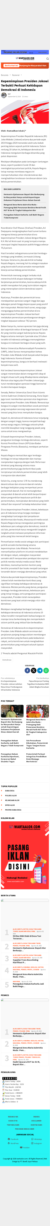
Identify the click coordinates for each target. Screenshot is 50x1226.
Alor (15, 929)
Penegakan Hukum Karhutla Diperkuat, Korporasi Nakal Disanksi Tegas (10, 758)
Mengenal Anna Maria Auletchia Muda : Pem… (28, 975)
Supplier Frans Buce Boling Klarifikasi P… (25, 961)
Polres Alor (11, 795)
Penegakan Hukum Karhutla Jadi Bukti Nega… (28, 985)
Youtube (26, 1147)
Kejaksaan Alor (12, 800)
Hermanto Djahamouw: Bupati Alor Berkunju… (29, 949)
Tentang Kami (13, 1125)
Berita (20, 929)
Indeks (36, 1117)
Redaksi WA (13, 1117)
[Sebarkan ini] (27, 670)
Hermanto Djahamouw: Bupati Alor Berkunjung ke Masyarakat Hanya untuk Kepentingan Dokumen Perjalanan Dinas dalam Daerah (24, 197)
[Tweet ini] (33, 670)
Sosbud (36, 970)
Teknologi (35, 1057)
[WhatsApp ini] (46, 670)
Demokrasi (6, 660)
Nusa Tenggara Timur (31, 943)
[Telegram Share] (40, 670)
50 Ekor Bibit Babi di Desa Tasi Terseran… (27, 937)
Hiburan (26, 967)
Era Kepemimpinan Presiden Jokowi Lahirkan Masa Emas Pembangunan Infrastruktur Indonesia (11, 684)
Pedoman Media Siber (24, 1129)
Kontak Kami (36, 1125)
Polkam (22, 946)
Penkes (16, 946)
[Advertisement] (25, 25)
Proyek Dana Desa (13, 810)
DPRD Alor (10, 805)
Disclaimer (36, 1121)
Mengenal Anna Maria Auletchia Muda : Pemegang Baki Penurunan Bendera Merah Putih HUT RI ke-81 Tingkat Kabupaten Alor (25, 207)
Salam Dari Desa (24, 931)
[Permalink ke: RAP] (4, 95)
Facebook (14, 1139)
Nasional (16, 970)
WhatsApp (38, 1139)
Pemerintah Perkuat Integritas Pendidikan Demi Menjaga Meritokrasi (36, 758)
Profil (30, 970)
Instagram (38, 1143)
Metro (26, 929)
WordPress (15, 1143)
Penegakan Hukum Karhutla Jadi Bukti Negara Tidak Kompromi (12, 743)
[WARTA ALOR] (25, 58)
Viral (33, 931)
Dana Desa (9, 791)
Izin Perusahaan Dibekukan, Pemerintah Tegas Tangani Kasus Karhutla (37, 744)
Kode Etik (12, 1121)
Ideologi (34, 967)
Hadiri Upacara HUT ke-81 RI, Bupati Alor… (26, 1063)
